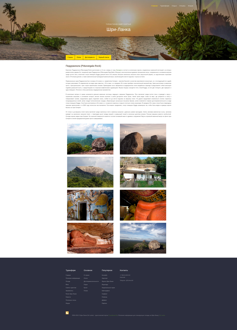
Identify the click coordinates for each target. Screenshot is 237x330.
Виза (67, 284)
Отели (79, 57)
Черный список (104, 57)
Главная (154, 6)
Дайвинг (104, 300)
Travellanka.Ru (113, 315)
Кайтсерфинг (106, 290)
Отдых (174, 6)
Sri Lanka (162, 315)
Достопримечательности (91, 281)
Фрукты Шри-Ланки (107, 281)
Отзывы (182, 6)
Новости (68, 297)
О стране (86, 275)
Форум (190, 6)
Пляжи (86, 290)
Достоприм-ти (90, 57)
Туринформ (164, 6)
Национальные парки (108, 287)
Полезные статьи (71, 300)
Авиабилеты (69, 290)
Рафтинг (104, 303)
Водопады (105, 284)
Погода (68, 281)
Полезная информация (73, 278)
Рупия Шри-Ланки (71, 294)
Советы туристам (71, 287)
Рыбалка (104, 297)
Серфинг (104, 294)
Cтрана (70, 57)
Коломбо (104, 275)
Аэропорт (105, 278)
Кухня (85, 287)
